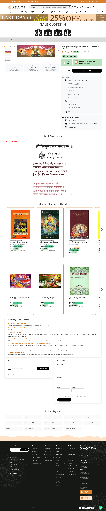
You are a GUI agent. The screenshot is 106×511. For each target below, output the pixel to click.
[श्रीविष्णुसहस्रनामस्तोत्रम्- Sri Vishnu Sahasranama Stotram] (8, 52)
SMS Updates (72, 474)
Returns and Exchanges (75, 123)
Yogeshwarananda (45, 244)
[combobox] (56, 7)
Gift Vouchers (72, 469)
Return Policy (48, 451)
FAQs (57, 451)
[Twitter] (84, 449)
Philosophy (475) (89, 422)
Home (6, 40)
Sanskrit (17, 40)
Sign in (81, 1)
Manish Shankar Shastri (47, 300)
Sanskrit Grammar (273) (51, 428)
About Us (59, 448)
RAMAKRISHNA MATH (80, 80)
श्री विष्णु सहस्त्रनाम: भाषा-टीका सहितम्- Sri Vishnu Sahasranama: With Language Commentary (20, 299)
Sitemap (70, 471)
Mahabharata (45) (49, 422)
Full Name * (60, 377)
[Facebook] (81, 449)
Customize (71, 451)
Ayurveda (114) (29, 417)
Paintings (35, 460)
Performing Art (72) (70, 422)
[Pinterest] (86, 449)
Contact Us (71, 448)
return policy (25, 336)
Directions (82, 468)
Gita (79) (47, 417)
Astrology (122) (9, 417)
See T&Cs (17, 70)
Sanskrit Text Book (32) (70, 428)
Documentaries (60, 463)
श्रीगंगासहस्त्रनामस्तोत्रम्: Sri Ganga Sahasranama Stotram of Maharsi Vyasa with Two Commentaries (78, 299)
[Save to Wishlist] (58, 47)
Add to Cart (87, 71)
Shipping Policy (49, 457)
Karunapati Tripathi (75, 300)
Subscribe (24, 449)
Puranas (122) (9, 428)
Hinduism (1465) (69, 417)
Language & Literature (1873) (13, 422)
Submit (64, 400)
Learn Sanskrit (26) (30, 422)
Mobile (73, 387)
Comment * (60, 364)
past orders (57, 350)
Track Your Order (73, 466)
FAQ (97, 1)
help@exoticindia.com (83, 345)
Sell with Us (71, 454)
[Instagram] (89, 449)
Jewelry (34, 454)
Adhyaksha (76, 83)
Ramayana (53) (29, 428)
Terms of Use (79, 396)
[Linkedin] (92, 449)
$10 (68, 63)
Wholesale (71, 457)
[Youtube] (94, 449)
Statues (34, 448)
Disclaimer (47, 448)
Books (11, 40)
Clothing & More (37, 457)
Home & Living (36, 463)
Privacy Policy (87, 396)
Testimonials (60, 466)
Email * (59, 387)
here (45, 350)
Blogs (57, 460)
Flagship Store (83, 462)
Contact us (90, 1)
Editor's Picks (60, 474)
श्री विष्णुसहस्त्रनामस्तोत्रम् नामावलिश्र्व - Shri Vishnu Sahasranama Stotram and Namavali (79, 242)
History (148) (88, 417)
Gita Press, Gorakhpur (21, 244)
